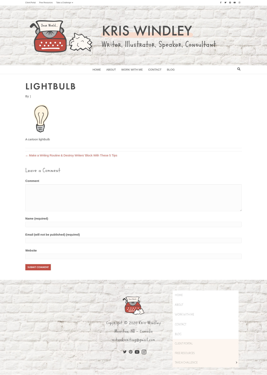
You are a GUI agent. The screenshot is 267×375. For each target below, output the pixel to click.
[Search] (239, 69)
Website (31, 250)
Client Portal (30, 3)
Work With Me (132, 69)
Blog (171, 69)
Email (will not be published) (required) (52, 234)
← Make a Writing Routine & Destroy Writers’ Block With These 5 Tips (71, 155)
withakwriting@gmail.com (133, 340)
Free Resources (46, 3)
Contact (154, 69)
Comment (32, 180)
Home (97, 69)
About (111, 69)
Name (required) (36, 218)
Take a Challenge (63, 3)
